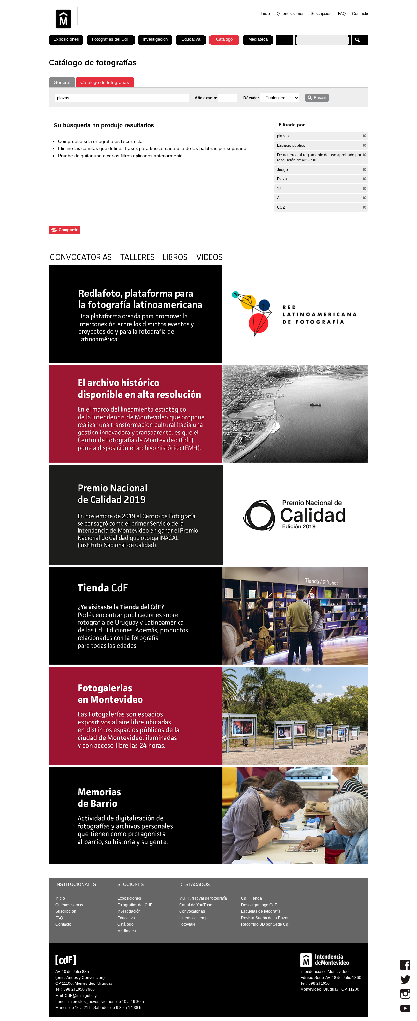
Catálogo (224, 39)
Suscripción (321, 13)
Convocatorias (192, 911)
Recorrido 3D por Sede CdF (266, 924)
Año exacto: (206, 98)
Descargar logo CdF (259, 905)
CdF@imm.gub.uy (81, 995)
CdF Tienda (251, 898)
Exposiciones (66, 39)
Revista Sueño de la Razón (265, 918)
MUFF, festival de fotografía (203, 898)
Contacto (360, 13)
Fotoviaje (187, 924)
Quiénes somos (290, 13)
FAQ (342, 13)
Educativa (190, 39)
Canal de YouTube (195, 905)
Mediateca (258, 39)
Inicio (265, 13)
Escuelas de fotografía (260, 911)
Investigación (155, 39)
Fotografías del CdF (110, 39)
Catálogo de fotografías (104, 82)
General (62, 82)
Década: (251, 98)
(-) (364, 135)
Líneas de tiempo (194, 918)
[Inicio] (134, 32)
